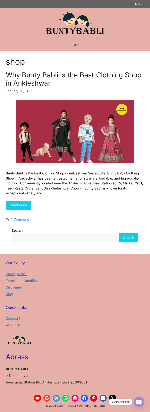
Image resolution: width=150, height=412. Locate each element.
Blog (9, 294)
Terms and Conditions (23, 281)
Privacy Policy (16, 274)
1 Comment (20, 219)
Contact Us (14, 319)
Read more (18, 205)
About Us (13, 325)
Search (17, 230)
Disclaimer (14, 287)
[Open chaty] (139, 402)
